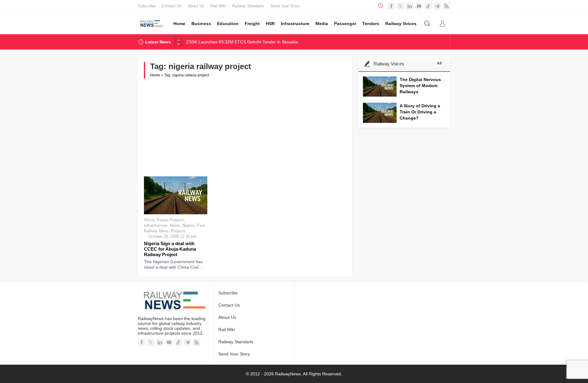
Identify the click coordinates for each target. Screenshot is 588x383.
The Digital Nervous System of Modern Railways (420, 85)
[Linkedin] (409, 6)
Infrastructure (156, 225)
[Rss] (446, 6)
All (439, 63)
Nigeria (188, 225)
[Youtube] (419, 6)
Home (155, 75)
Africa (149, 220)
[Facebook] (391, 6)
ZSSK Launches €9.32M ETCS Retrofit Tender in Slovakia (242, 41)
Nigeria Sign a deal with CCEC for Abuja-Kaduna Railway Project (170, 249)
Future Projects (170, 220)
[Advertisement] (245, 127)
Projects (178, 231)
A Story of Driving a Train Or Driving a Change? (420, 111)
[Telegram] (437, 6)
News (175, 225)
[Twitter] (400, 6)
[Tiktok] (428, 6)
